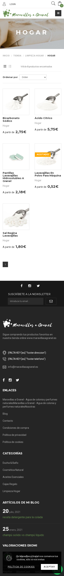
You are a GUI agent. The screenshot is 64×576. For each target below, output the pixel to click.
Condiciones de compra (16, 427)
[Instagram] (31, 286)
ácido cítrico (43, 118)
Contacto (8, 420)
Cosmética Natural (13, 470)
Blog (5, 413)
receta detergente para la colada (23, 517)
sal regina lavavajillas (10, 234)
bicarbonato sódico (11, 119)
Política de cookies (13, 442)
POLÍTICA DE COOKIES (21, 566)
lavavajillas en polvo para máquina (48, 174)
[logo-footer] (27, 323)
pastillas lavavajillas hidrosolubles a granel (13, 177)
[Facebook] (23, 286)
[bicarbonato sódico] (16, 102)
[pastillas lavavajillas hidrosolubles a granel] (16, 157)
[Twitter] (40, 286)
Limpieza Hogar (34, 55)
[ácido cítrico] (48, 102)
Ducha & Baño (10, 462)
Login (13, 4)
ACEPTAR (49, 566)
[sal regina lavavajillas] (16, 217)
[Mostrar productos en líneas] (10, 66)
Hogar (51, 55)
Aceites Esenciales (13, 477)
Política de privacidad (14, 435)
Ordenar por (10, 77)
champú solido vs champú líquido (23, 535)
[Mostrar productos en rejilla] (5, 66)
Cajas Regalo (10, 484)
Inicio (6, 55)
